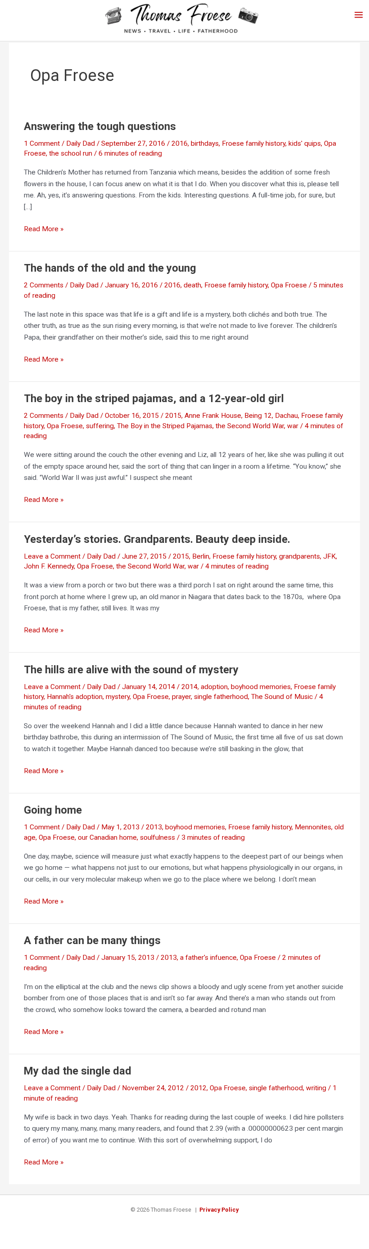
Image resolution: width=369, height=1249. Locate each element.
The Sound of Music (282, 697)
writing (316, 1088)
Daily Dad (80, 143)
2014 (189, 687)
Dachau (286, 416)
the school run (70, 153)
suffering (100, 426)
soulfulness (157, 837)
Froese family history (253, 143)
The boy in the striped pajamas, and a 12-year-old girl (154, 398)
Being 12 (258, 416)
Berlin (200, 556)
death (192, 285)
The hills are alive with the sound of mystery (131, 669)
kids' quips (304, 143)
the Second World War (250, 426)
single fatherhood (221, 697)
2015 (173, 416)
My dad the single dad (77, 1071)
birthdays (205, 143)
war (292, 426)
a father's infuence (208, 958)
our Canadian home (107, 837)
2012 (198, 1088)
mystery (118, 697)
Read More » (43, 229)
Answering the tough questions (100, 126)
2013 (154, 827)
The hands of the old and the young (110, 268)
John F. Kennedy (49, 566)
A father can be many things (92, 940)
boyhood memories (261, 687)
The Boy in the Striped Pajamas (164, 426)
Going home (53, 810)
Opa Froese (289, 285)
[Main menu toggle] (359, 14)
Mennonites (313, 827)
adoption (214, 687)
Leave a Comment (52, 556)
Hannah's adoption (75, 697)
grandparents (299, 556)
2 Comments (43, 285)
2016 (179, 143)
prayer (181, 697)
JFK (329, 556)
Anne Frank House (212, 416)
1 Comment (42, 143)
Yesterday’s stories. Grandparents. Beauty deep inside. (157, 539)
